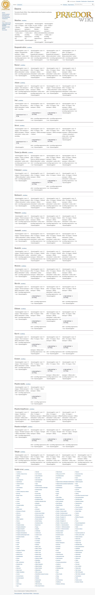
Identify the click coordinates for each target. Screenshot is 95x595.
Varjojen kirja (78, 542)
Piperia (57, 507)
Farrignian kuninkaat (20, 530)
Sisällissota (58, 581)
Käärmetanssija (38, 485)
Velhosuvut (77, 558)
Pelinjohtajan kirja (60, 499)
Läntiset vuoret (38, 534)
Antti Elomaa (19, 481)
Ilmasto (17, 566)
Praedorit (58, 536)
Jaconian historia (19, 576)
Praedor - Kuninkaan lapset (61, 513)
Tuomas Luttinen (78, 528)
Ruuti (57, 550)
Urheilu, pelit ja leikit (79, 534)
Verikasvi (77, 562)
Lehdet (36, 536)
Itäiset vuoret (19, 570)
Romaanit (58, 546)
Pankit (57, 491)
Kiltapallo (37, 503)
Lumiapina (37, 540)
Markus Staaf (38, 556)
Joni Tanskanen (38, 473)
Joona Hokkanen (38, 475)
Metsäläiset (37, 560)
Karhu (36, 491)
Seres (57, 572)
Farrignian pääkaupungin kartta (22, 534)
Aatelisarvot (18, 471)
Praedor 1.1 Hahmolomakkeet (62, 528)
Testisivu (77, 513)
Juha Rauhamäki (38, 479)
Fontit (17, 540)
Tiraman (77, 515)
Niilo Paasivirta (38, 583)
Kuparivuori (37, 524)
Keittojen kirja (38, 497)
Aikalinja (18, 475)
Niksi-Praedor (59, 471)
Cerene (17, 501)
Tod (76, 519)
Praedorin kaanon (60, 534)
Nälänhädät (37, 581)
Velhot (76, 560)
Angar (17, 477)
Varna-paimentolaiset (79, 546)
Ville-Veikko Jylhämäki (80, 574)
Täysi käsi (77, 505)
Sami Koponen (59, 558)
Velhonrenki (77, 554)
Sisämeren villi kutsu (60, 583)
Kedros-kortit (38, 495)
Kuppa (36, 526)
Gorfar (17, 548)
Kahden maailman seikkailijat (41, 487)
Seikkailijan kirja (59, 568)
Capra (17, 497)
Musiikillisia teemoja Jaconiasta (41, 574)
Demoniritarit (19, 509)
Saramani (58, 560)
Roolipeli (58, 548)
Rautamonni (58, 540)
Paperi (57, 493)
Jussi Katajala (38, 481)
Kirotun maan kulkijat (39, 513)
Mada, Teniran (38, 548)
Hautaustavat (19, 552)
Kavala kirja (37, 493)
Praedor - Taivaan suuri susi (62, 523)
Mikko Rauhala (38, 566)
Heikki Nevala (19, 554)
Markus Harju (38, 554)
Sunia (76, 483)
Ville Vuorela (78, 570)
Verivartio (77, 564)
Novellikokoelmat (60, 475)
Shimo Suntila (59, 574)
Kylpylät (37, 528)
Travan (76, 521)
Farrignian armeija (20, 524)
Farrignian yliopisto (20, 536)
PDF (57, 495)
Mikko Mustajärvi (39, 564)
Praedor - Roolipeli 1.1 (61, 519)
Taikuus (77, 493)
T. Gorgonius (78, 491)
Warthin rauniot (78, 579)
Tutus (76, 530)
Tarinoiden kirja (78, 499)
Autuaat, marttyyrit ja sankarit (22, 491)
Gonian (18, 546)
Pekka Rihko (59, 497)
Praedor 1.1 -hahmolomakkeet (62, 524)
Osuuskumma (59, 485)
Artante (18, 485)
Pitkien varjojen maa (60, 509)
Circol (17, 507)
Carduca (18, 499)
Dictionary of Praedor (20, 511)
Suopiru (77, 485)
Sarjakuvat (58, 566)
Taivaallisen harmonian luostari (81, 495)
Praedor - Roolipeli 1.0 (61, 517)
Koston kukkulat (38, 519)
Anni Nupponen (19, 479)
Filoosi (17, 538)
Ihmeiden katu (19, 564)
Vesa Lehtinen (78, 566)
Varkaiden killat (78, 544)
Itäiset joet (18, 568)
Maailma (37, 544)
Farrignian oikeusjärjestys (21, 532)
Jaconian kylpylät (20, 577)
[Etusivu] (6, 5)
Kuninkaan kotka (39, 523)
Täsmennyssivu (78, 503)
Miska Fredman (38, 568)
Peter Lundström (59, 501)
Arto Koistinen (19, 487)
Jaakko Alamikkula (20, 572)
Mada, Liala (38, 546)
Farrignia (18, 523)
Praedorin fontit (59, 532)
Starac (76, 477)
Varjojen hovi (78, 540)
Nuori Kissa (58, 477)
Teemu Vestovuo (78, 509)
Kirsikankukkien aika (39, 517)
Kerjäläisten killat (39, 499)
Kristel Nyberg (38, 521)
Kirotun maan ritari (39, 515)
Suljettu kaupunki (79, 481)
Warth (76, 577)
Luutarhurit (37, 542)
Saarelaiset (58, 552)
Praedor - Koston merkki (61, 511)
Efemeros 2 (18, 515)
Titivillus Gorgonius (79, 517)
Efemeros (18, 513)
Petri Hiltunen (59, 503)
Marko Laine (38, 552)
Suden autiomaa (78, 479)
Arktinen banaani (20, 483)
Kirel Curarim (38, 505)
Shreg (57, 576)
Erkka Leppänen (19, 519)
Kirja (36, 507)
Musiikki (37, 576)
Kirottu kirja (37, 511)
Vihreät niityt (78, 568)
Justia (36, 483)
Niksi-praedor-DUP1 (60, 473)
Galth (17, 544)
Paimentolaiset (59, 487)
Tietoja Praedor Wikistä (27, 593)
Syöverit (77, 489)
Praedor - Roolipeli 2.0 (61, 521)
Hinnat (17, 558)
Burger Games (19, 495)
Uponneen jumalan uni (80, 532)
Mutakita (37, 577)
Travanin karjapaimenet (80, 523)
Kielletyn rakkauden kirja (40, 501)
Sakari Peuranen (59, 554)
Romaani (58, 544)
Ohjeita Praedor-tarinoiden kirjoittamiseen (64, 483)
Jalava (17, 581)
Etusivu (18, 521)
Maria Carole (38, 550)
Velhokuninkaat (78, 552)
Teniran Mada (78, 511)
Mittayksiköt (38, 570)
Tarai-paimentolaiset (79, 497)
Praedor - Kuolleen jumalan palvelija (63, 515)
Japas (17, 585)
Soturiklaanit (78, 475)
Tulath (76, 526)
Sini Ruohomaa (59, 579)
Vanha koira (77, 538)
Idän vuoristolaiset (20, 562)
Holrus (17, 560)
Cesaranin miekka (20, 505)
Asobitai (18, 489)
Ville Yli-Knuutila (79, 572)
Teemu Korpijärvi (79, 507)
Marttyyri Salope (38, 558)
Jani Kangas (18, 583)
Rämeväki (58, 538)
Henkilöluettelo (19, 556)
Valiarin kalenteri (78, 536)
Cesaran (18, 503)
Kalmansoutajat (38, 489)
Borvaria (18, 493)
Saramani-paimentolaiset (61, 562)
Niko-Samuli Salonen (39, 585)
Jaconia (18, 574)
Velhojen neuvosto (79, 550)
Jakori (17, 579)
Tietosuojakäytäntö (18, 593)
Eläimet (18, 517)
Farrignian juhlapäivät (20, 526)
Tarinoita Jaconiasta (79, 501)
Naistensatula (38, 579)
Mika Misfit (37, 562)
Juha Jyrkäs (37, 477)
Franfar (17, 542)
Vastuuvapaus (36, 593)
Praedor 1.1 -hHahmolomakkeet (63, 526)
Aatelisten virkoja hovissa (21, 473)
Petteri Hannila (59, 505)
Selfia (57, 570)
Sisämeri (77, 471)
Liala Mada (37, 538)
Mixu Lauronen (38, 572)
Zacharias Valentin (79, 581)
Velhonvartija (78, 556)
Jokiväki (37, 471)
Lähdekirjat (37, 530)
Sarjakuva (58, 564)
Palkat (57, 489)
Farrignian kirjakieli (20, 528)
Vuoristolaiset (78, 576)
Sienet (57, 577)
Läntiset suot (38, 532)
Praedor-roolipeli (59, 530)
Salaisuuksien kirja (60, 556)
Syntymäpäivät (78, 487)
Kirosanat (37, 509)
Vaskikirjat (77, 548)
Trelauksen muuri (79, 524)
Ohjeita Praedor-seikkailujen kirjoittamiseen (65, 481)
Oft (57, 479)
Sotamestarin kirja (79, 473)
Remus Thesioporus (60, 542)
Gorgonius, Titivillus (20, 550)
